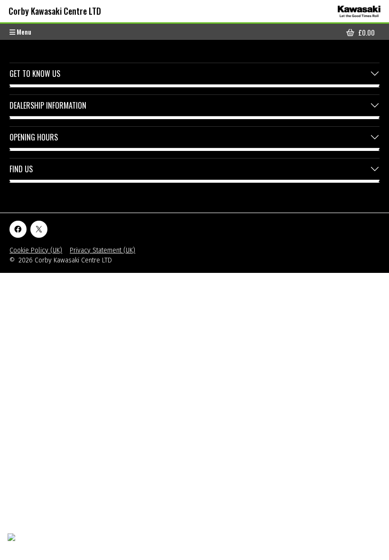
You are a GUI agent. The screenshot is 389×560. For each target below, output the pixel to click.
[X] (38, 229)
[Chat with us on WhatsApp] (35, 542)
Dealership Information (47, 105)
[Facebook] (18, 229)
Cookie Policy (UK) (35, 250)
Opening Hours (33, 137)
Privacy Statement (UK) (102, 250)
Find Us (21, 169)
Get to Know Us (34, 73)
